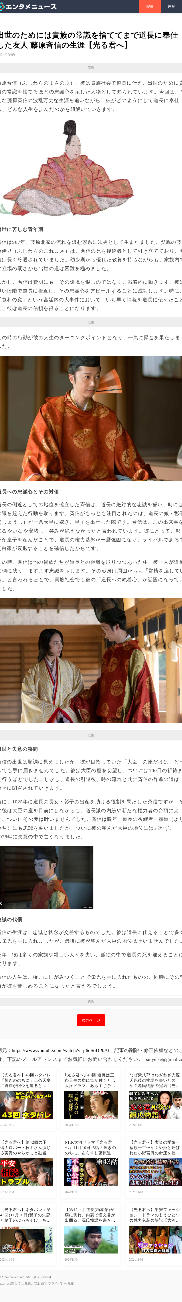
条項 (44, 1283)
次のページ (91, 1020)
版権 (71, 1283)
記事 (150, 6)
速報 (171, 6)
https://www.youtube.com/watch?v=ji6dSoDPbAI (60, 1050)
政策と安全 (32, 1283)
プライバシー (57, 1283)
